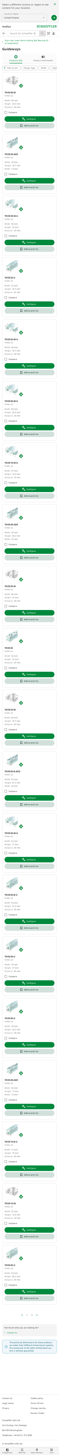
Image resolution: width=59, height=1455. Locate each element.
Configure (31, 119)
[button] (11, 68)
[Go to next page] (36, 1315)
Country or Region (11, 14)
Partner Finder (37, 1413)
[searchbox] (23, 33)
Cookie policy (37, 1398)
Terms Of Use (37, 1403)
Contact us (12, 1332)
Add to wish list (31, 125)
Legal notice (8, 1403)
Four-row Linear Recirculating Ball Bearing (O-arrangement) (27, 41)
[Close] (55, 4)
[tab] (16, 58)
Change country (38, 1408)
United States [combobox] (11, 17)
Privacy (5, 1408)
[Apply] (54, 17)
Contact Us (7, 1398)
